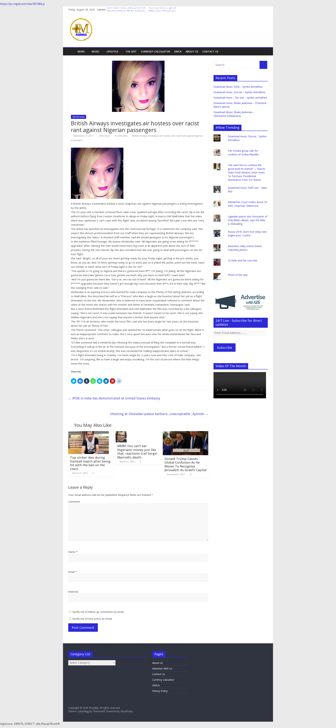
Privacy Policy (160, 691)
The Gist (131, 51)
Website (73, 591)
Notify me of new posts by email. (92, 618)
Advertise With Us (162, 668)
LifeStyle (112, 51)
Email (72, 572)
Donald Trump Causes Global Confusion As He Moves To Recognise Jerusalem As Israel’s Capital (185, 464)
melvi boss (104, 135)
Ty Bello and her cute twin (242, 260)
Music (95, 51)
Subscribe (224, 347)
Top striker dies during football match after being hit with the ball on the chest (90, 463)
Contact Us (210, 51)
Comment (74, 501)
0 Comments (120, 135)
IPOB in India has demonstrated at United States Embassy (114, 398)
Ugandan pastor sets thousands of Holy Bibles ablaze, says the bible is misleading (247, 220)
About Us (192, 51)
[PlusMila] (71, 51)
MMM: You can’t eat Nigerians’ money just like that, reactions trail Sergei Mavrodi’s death (137, 451)
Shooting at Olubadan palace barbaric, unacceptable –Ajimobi (159, 414)
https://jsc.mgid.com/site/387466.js (22, 4)
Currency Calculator (155, 51)
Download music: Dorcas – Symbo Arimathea (239, 92)
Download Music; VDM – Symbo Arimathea (238, 86)
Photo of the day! (238, 275)
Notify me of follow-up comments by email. (98, 612)
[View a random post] (264, 51)
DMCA (177, 51)
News (81, 51)
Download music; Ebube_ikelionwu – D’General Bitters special (141, 9)
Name (73, 552)
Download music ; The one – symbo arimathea (240, 97)
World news (78, 116)
